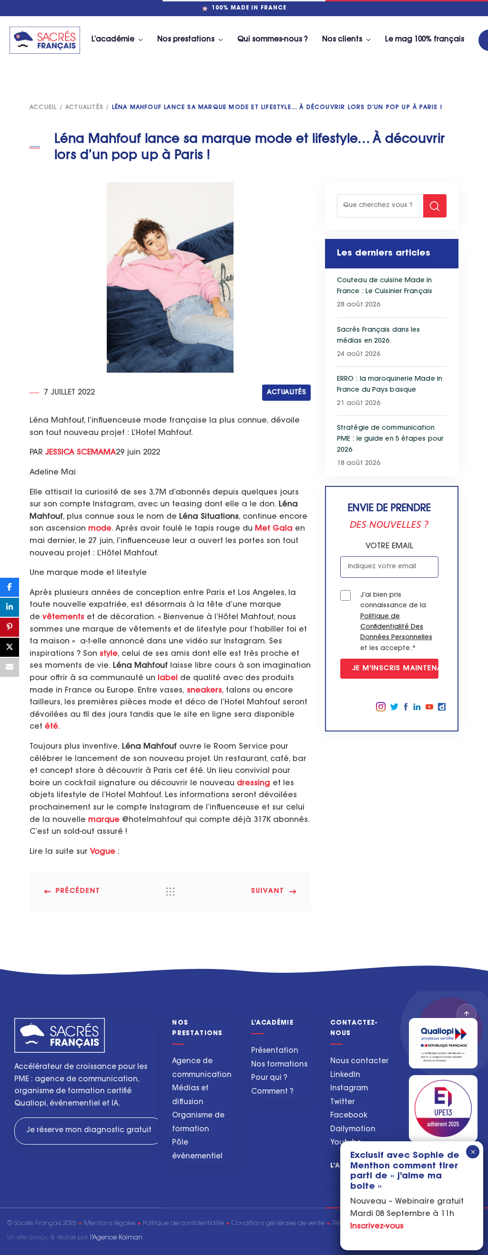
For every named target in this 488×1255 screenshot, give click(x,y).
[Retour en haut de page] (467, 1014)
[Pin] (9, 627)
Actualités (84, 107)
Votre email (389, 546)
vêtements (63, 617)
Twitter (342, 1102)
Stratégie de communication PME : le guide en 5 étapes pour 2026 (390, 439)
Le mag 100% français (424, 39)
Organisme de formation (198, 1122)
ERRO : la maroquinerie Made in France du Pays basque (389, 385)
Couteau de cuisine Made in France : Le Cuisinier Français (384, 286)
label (168, 678)
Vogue (102, 852)
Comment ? (272, 1092)
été (51, 727)
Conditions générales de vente (278, 1223)
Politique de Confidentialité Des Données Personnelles (396, 627)
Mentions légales (109, 1223)
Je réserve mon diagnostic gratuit (89, 1130)
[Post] (9, 647)
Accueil (43, 107)
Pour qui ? (269, 1078)
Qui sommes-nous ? (272, 39)
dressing (253, 783)
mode (100, 529)
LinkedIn (345, 1075)
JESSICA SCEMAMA (80, 452)
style (109, 654)
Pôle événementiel (197, 1149)
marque (104, 820)
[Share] (9, 587)
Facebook (348, 1115)
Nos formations (279, 1064)
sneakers (204, 690)
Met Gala (274, 529)
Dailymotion (353, 1129)
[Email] (9, 667)
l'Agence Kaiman (116, 1238)
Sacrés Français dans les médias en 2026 (378, 336)
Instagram (349, 1088)
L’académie (113, 39)
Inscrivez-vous (377, 1226)
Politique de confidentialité (183, 1223)
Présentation (274, 1051)
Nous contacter (359, 1061)
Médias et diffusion (190, 1095)
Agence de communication (202, 1068)
